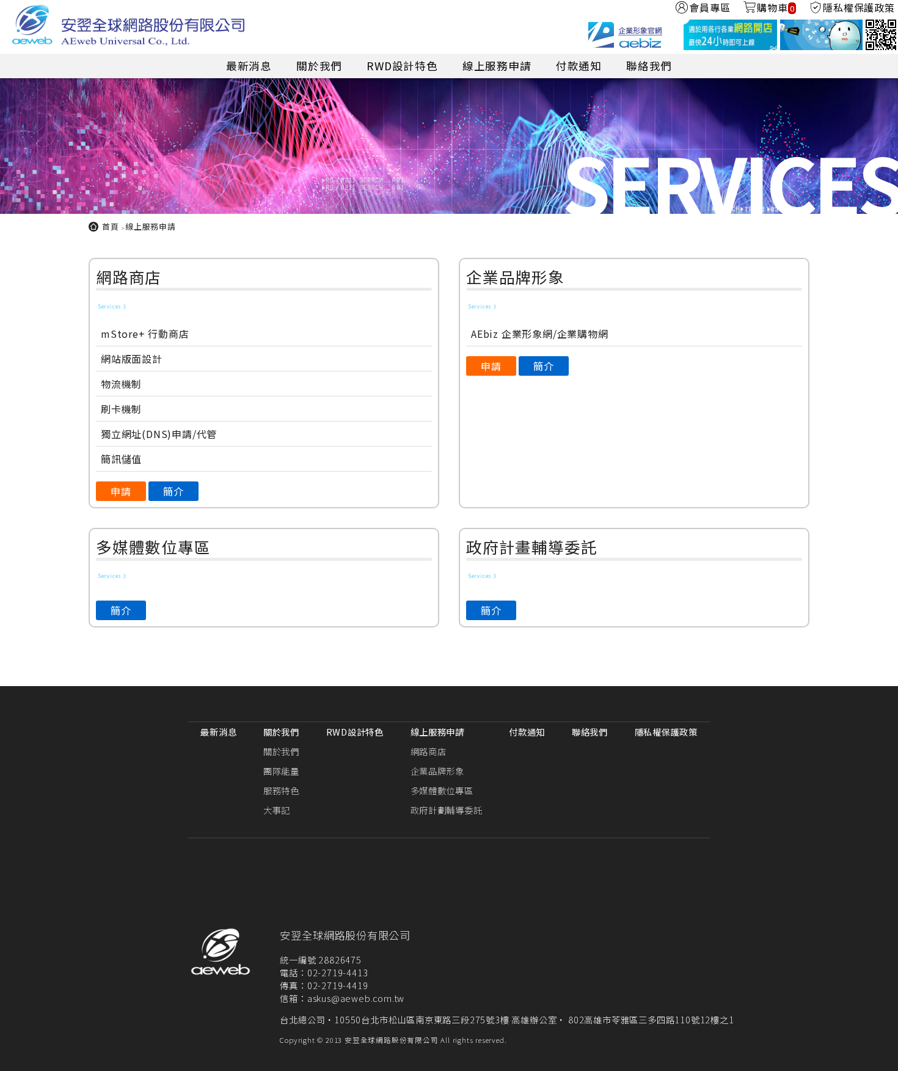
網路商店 (429, 751)
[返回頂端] (883, 1054)
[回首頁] (128, 27)
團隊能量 (281, 770)
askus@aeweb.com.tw (355, 998)
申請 (121, 491)
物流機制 (121, 383)
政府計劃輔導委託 (447, 809)
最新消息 (249, 65)
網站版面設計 (131, 358)
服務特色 (281, 790)
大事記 (276, 809)
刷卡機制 (121, 408)
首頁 (110, 226)
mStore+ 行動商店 (145, 333)
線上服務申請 (496, 65)
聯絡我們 (649, 65)
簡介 (173, 491)
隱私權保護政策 (666, 731)
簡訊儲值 (121, 458)
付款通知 (579, 65)
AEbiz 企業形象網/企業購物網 (539, 333)
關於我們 (319, 65)
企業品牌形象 (437, 770)
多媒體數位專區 (442, 790)
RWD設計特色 (402, 65)
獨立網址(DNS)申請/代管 (159, 433)
